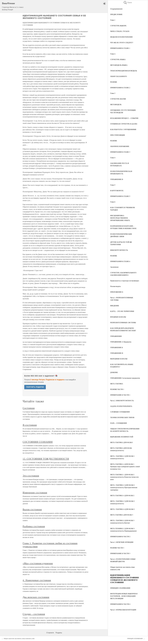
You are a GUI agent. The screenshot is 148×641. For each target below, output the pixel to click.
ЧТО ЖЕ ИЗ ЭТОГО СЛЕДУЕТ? (121, 42)
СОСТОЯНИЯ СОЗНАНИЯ (38, 441)
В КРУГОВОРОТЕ (116, 190)
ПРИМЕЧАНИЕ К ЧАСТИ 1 (120, 395)
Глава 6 (112, 202)
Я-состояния (30, 424)
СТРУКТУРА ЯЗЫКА (118, 59)
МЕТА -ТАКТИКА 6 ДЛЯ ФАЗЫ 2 (122, 509)
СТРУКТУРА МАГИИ (118, 99)
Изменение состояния (35, 492)
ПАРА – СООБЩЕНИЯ (118, 423)
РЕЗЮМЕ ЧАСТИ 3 (117, 548)
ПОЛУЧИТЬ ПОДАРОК (35, 387)
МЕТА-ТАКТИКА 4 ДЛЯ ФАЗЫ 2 (122, 495)
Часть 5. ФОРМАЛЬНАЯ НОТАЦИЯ (123, 610)
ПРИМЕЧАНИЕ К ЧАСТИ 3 (120, 553)
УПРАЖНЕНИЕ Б (116, 347)
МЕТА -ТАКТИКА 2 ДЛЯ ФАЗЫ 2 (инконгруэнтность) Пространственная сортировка (123, 487)
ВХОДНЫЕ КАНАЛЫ (118, 317)
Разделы (59, 633)
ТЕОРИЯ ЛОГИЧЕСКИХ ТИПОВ (122, 417)
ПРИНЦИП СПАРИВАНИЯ (120, 588)
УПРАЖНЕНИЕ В (116, 179)
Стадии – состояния (34, 614)
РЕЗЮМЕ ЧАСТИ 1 (117, 389)
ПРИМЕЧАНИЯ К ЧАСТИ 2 (120, 536)
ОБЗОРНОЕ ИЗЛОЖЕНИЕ (119, 146)
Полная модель (115, 286)
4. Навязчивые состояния (37, 580)
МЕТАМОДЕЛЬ (115, 104)
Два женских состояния (36, 597)
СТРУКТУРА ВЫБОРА (118, 26)
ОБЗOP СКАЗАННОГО (118, 76)
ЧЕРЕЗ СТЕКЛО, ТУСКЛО (119, 31)
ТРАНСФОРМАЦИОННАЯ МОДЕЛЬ (123, 71)
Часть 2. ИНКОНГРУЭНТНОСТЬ (122, 400)
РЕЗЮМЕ (113, 82)
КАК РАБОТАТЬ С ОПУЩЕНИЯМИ (123, 129)
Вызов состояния (32, 509)
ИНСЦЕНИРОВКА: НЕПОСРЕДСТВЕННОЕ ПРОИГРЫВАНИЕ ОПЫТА (120, 217)
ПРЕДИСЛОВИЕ (116, 14)
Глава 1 (112, 20)
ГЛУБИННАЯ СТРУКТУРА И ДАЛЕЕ (123, 124)
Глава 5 (112, 185)
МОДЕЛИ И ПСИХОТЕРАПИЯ (121, 37)
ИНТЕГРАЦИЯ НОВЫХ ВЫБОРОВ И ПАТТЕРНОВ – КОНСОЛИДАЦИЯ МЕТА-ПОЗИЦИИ (123, 596)
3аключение (114, 267)
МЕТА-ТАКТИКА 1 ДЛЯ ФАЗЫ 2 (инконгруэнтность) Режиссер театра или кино (124, 476)
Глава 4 (112, 157)
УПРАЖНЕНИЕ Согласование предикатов (125, 378)
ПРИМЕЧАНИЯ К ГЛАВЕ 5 (120, 196)
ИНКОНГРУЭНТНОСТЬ (119, 250)
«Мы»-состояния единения (38, 563)
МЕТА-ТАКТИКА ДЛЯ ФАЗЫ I (121, 442)
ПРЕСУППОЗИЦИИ (117, 135)
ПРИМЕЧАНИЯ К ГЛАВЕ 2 (120, 87)
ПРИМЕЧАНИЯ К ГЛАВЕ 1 (120, 48)
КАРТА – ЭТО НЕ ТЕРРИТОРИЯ (122, 311)
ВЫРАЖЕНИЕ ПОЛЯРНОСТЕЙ (121, 437)
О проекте (50, 633)
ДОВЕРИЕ (114, 372)
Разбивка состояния (34, 526)
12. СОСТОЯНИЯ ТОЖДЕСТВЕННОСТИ (46, 458)
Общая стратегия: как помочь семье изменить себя (19, 638)
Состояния (29, 408)
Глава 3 (112, 93)
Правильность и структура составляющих (124, 281)
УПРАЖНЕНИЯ (116, 336)
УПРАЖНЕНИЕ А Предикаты (120, 342)
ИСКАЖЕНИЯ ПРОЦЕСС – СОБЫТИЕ (124, 118)
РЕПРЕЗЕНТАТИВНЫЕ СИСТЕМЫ (123, 322)
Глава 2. (113, 54)
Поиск (127, 2)
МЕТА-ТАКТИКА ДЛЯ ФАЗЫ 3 (121, 515)
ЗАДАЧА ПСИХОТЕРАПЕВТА (121, 406)
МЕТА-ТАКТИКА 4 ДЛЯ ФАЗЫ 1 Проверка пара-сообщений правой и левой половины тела (125, 466)
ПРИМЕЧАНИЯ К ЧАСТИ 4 (120, 604)
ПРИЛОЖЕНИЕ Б (116, 292)
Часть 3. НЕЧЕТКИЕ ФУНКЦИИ (121, 542)
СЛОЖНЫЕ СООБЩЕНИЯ (120, 412)
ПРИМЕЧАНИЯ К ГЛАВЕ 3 (120, 152)
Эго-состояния (31, 475)
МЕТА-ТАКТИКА (116, 384)
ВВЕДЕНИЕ (114, 306)
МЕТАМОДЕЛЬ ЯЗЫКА (118, 65)
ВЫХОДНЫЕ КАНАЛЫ (118, 359)
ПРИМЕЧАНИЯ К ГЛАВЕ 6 (120, 261)
